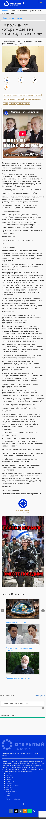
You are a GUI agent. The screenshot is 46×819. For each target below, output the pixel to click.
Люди (8, 773)
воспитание (7, 95)
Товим (8, 793)
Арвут (8, 797)
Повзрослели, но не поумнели (18, 678)
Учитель (20, 103)
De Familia (9, 779)
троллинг (13, 103)
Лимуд (8, 795)
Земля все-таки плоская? (16, 622)
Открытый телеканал (23, 510)
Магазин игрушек (11, 791)
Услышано (9, 787)
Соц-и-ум (9, 783)
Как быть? (9, 789)
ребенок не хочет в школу (33, 99)
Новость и (9, 777)
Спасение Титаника (12, 785)
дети (15, 95)
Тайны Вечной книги (13, 799)
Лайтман (38, 95)
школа (27, 103)
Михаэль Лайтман (9, 99)
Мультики (9, 775)
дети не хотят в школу (26, 95)
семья (6, 103)
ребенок (20, 99)
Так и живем (12, 18)
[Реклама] (23, 551)
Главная (5, 11)
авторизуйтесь (39, 695)
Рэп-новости (10, 781)
